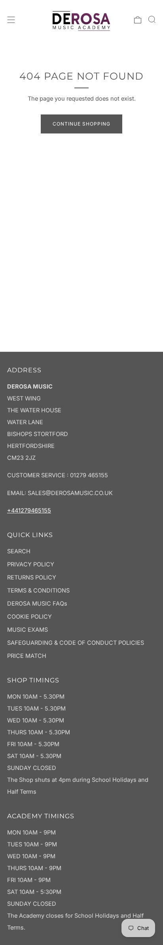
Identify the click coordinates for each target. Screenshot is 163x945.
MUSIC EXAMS (27, 629)
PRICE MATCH (26, 655)
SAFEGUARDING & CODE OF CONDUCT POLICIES (75, 642)
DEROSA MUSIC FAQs (37, 603)
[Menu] (11, 20)
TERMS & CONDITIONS (38, 590)
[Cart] (138, 20)
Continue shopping (81, 124)
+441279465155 (29, 510)
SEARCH (18, 551)
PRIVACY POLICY (30, 564)
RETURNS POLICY (31, 577)
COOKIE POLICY (29, 616)
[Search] (152, 19)
